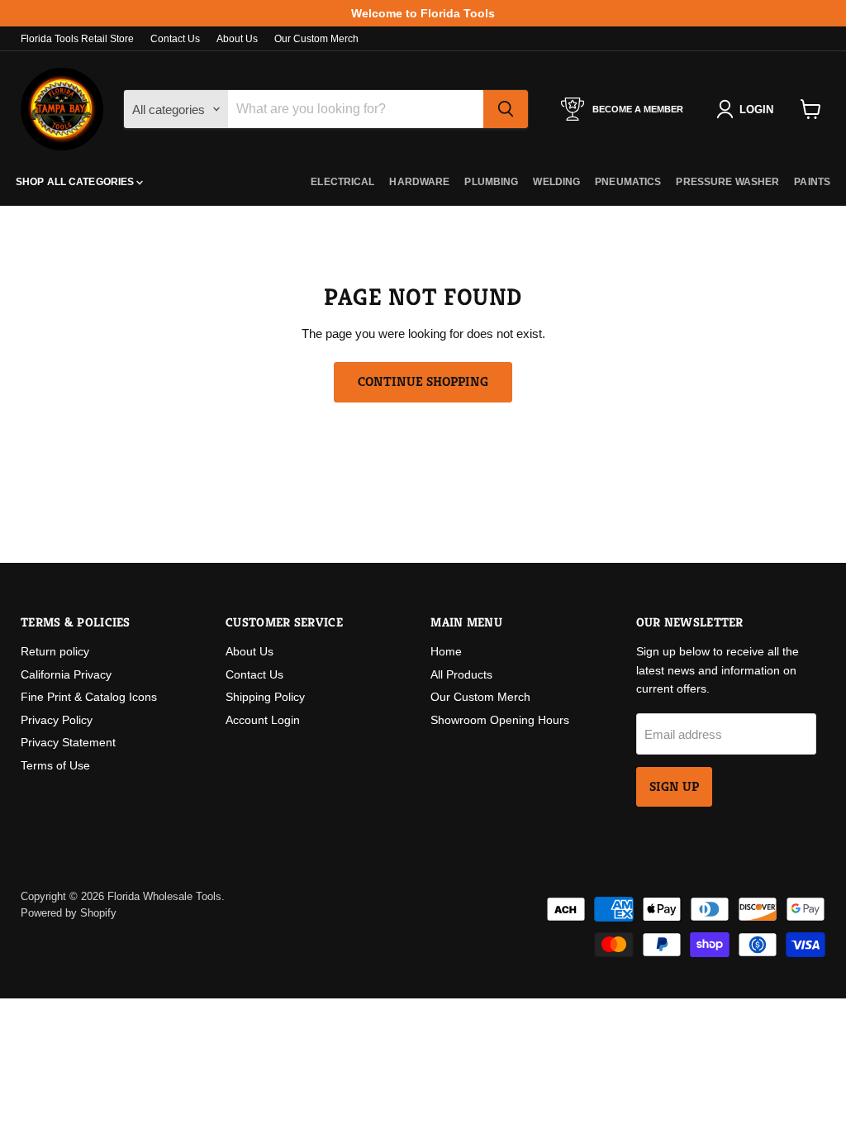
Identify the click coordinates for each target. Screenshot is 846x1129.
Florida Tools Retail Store (77, 39)
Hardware (419, 182)
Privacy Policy (57, 719)
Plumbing (491, 182)
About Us (237, 39)
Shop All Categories (76, 182)
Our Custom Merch (316, 39)
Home (446, 651)
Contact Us (175, 39)
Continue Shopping (423, 382)
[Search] (505, 109)
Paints (812, 182)
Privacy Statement (68, 742)
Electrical (342, 182)
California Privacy (66, 674)
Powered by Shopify (68, 913)
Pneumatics (628, 182)
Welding (556, 182)
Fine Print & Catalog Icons (89, 696)
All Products (461, 674)
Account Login (263, 719)
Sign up (674, 787)
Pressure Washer (727, 182)
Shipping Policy (265, 696)
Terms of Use (55, 765)
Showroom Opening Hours (499, 719)
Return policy (55, 651)
